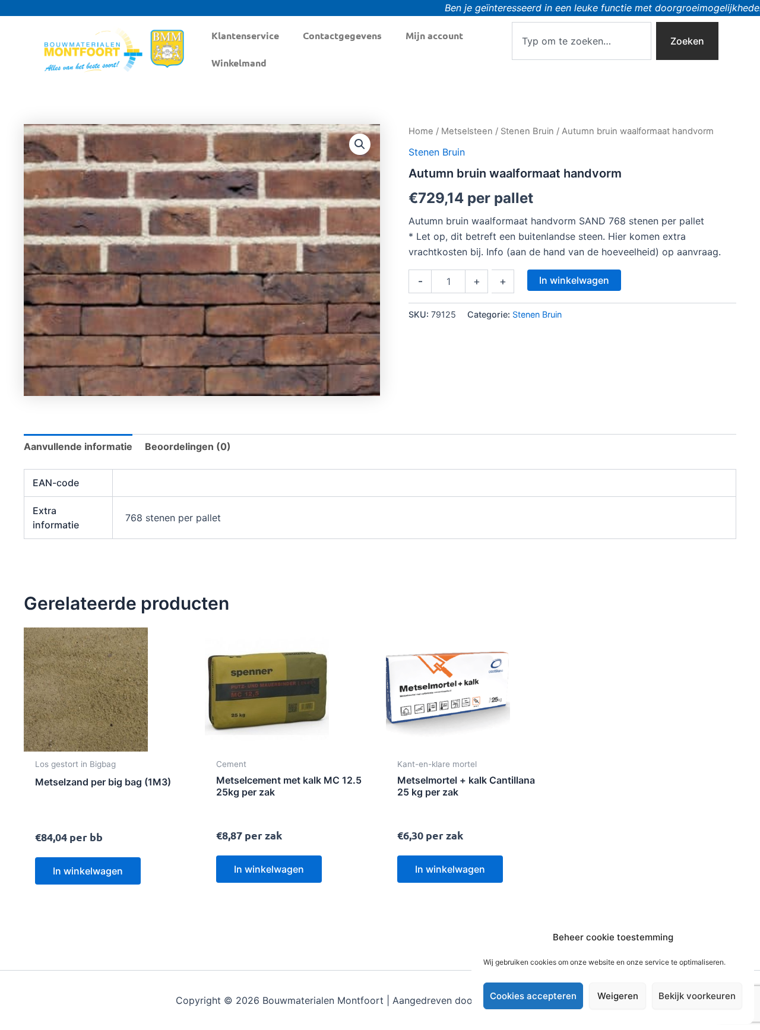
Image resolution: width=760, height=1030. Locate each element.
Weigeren (617, 996)
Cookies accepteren (533, 996)
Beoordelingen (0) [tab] (188, 446)
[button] (359, 144)
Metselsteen (467, 131)
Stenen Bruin (527, 131)
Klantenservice (245, 35)
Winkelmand (239, 62)
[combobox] (581, 41)
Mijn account (434, 35)
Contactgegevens (342, 35)
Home (420, 131)
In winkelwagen (574, 280)
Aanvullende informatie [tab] (78, 446)
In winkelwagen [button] (88, 871)
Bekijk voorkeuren (697, 996)
